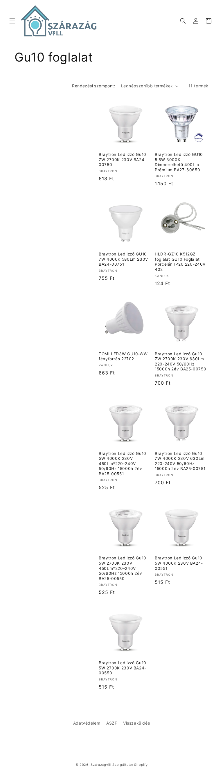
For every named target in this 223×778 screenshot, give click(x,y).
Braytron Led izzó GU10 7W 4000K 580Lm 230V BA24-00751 (123, 259)
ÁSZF (111, 723)
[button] (12, 21)
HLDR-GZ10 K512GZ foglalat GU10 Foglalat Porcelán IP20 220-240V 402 (180, 262)
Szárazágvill (101, 765)
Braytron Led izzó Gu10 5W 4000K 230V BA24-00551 (179, 563)
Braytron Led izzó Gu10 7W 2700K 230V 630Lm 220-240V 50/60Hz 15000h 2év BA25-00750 (180, 362)
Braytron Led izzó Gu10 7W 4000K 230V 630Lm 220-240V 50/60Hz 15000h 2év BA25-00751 (180, 461)
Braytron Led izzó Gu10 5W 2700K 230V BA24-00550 (122, 667)
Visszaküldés (136, 723)
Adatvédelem (86, 723)
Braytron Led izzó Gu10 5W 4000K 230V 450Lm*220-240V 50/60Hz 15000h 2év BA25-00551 (122, 463)
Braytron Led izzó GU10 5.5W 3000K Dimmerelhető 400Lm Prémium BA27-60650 (179, 162)
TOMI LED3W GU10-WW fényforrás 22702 (123, 356)
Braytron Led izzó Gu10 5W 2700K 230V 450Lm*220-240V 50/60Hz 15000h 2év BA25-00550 (122, 568)
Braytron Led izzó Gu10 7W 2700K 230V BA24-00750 (122, 159)
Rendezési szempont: (93, 85)
